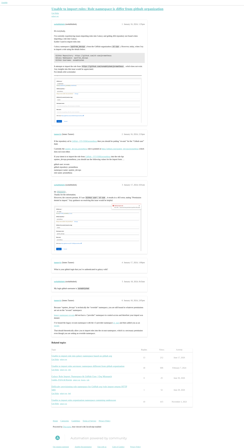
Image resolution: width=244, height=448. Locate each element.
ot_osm (116, 323)
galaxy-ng (55, 16)
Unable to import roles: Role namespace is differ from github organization (107, 9)
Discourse (67, 427)
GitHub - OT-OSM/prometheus (84, 141)
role (69, 370)
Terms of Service (89, 421)
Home (55, 421)
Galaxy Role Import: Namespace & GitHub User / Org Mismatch (81, 376)
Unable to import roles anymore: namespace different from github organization (87, 366)
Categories (64, 421)
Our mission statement (61, 447)
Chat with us (101, 447)
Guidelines (75, 421)
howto (83, 380)
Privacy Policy (104, 421)
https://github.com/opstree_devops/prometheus (120, 149)
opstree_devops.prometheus (76, 149)
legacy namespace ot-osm (64, 315)
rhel (69, 393)
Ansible (4, 3)
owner (56, 326)
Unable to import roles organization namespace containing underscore (83, 400)
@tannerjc (61, 192)
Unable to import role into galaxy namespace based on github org (81, 356)
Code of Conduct (118, 447)
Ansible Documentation (83, 447)
